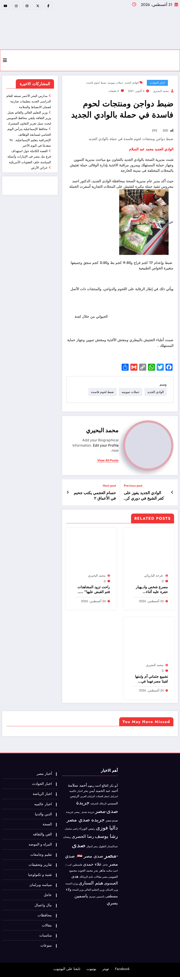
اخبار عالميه (76, 791)
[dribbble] (27, 6)
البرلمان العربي (87, 796)
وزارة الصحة (71, 883)
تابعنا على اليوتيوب (66, 968)
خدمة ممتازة (22, 188)
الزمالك (102, 803)
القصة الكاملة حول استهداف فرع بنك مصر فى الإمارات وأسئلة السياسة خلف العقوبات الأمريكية (29, 156)
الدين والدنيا (43, 814)
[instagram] (16, 6)
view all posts (108, 460)
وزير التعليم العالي (94, 889)
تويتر (105, 968)
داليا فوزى (107, 827)
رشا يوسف (106, 836)
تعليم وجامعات (41, 854)
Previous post (133, 486)
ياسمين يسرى (96, 896)
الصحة (47, 824)
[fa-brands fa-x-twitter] (37, 6)
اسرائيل (114, 796)
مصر (104, 877)
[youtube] (5, 6)
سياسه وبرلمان (40, 884)
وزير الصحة (77, 889)
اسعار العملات (102, 796)
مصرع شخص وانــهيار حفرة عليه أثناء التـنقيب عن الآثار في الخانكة (152, 590)
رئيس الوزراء (87, 828)
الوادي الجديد (132, 83)
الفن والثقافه (42, 834)
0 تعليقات (113, 91)
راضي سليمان (71, 828)
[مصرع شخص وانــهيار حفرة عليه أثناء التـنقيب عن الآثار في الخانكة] (148, 551)
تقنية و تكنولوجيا (40, 874)
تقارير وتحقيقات (40, 864)
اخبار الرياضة (42, 793)
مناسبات (45, 935)
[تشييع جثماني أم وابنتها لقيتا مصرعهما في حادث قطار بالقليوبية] (148, 641)
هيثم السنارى (91, 883)
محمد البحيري (161, 91)
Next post (109, 486)
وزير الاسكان (111, 889)
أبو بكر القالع (110, 785)
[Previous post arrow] (172, 492)
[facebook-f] (48, 6)
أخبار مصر (44, 773)
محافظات (45, 915)
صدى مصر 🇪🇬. (89, 856)
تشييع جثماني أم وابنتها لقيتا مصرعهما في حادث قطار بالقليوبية (151, 679)
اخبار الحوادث (157, 83)
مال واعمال (43, 905)
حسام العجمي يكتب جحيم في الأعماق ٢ (95, 495)
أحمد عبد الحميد (107, 790)
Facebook (122, 968)
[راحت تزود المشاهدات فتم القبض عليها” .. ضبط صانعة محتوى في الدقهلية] (91, 551)
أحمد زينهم (94, 786)
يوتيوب (91, 968)
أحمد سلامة (77, 785)
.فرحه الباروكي (154, 575)
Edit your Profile (106, 445)
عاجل (105, 864)
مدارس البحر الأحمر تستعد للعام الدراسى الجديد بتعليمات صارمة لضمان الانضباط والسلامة (28, 101)
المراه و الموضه (40, 844)
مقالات (97, 877)
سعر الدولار (92, 846)
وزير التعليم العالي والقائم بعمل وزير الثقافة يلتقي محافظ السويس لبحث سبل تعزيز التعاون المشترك (29, 118)
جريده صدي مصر (86, 819)
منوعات (46, 945)
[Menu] (4, 60)
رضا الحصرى (83, 836)
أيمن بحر (89, 791)
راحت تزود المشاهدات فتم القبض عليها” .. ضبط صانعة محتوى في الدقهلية (93, 590)
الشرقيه (94, 803)
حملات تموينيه (115, 83)
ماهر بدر (99, 870)
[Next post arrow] (68, 492)
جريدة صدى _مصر (84, 812)
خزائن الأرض (39, 167)
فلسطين (77, 865)
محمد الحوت (85, 870)
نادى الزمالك (86, 877)
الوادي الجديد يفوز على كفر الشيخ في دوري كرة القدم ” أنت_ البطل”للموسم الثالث (144, 495)
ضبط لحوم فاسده (96, 83)
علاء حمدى (92, 864)
